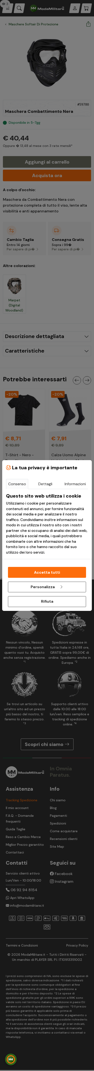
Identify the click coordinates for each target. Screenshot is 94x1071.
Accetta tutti (47, 572)
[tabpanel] (47, 524)
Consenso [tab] (17, 483)
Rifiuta (47, 601)
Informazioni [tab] (75, 483)
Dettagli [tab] (45, 483)
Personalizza (43, 586)
